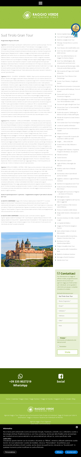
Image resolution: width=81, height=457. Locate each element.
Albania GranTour (62, 133)
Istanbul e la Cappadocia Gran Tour (68, 184)
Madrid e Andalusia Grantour (66, 254)
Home (8, 399)
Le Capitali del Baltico (63, 223)
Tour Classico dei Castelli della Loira (68, 48)
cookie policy (7, 438)
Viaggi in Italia (23, 399)
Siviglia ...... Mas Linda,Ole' (65, 141)
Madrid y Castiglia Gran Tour (65, 40)
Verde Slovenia (62, 158)
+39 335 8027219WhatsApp (20, 383)
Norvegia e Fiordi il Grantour (66, 257)
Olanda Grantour (62, 155)
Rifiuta (59, 452)
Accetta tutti (71, 452)
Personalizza (10, 452)
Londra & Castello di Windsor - (66, 125)
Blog (73, 399)
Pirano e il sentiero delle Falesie (67, 210)
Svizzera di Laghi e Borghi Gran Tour (68, 104)
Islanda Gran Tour (62, 260)
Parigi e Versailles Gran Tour (66, 246)
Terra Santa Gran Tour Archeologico (68, 123)
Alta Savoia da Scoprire (64, 160)
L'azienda (14, 399)
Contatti (68, 399)
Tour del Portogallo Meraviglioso (67, 37)
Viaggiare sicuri (59, 399)
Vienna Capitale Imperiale (65, 34)
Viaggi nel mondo (47, 399)
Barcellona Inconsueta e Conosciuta (68, 86)
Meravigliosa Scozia (63, 197)
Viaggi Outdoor (35, 399)
